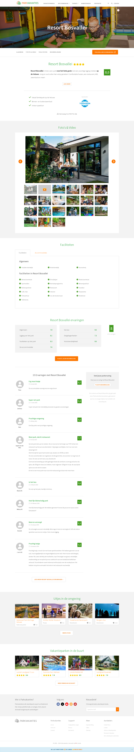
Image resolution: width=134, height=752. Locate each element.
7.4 (53, 675)
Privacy (70, 727)
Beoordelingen (55, 52)
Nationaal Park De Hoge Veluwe (25, 621)
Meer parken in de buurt (66, 683)
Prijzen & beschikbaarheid (104, 52)
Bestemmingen (63, 3)
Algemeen (19, 52)
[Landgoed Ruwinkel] (107, 663)
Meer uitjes (67, 633)
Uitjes (87, 727)
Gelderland (69, 22)
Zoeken (116, 3)
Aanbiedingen (86, 3)
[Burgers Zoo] (107, 611)
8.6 (27, 675)
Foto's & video (31, 52)
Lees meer (67, 84)
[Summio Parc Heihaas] (54, 663)
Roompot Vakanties (109, 733)
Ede (76, 22)
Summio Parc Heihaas (51, 672)
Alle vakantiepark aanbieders (111, 736)
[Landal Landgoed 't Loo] (27, 663)
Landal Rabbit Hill (76, 672)
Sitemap (88, 730)
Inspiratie (97, 3)
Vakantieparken (49, 3)
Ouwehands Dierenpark (78, 620)
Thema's (74, 3)
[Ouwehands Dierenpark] (80, 611)
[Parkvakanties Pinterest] (75, 704)
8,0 (107, 72)
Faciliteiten (43, 52)
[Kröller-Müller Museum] (54, 611)
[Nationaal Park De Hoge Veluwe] (27, 611)
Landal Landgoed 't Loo (25, 672)
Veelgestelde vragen (73, 725)
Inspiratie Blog (90, 725)
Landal (105, 727)
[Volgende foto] (113, 162)
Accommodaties (41, 253)
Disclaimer (71, 730)
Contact (53, 730)
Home (52, 725)
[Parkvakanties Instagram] (71, 704)
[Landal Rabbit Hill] (80, 663)
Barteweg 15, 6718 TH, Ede (68, 114)
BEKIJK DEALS (78, 749)
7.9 (107, 675)
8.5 (80, 675)
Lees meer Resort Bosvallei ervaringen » (48, 579)
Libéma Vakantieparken (110, 730)
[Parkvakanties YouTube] (67, 704)
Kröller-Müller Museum (51, 620)
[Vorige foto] (20, 162)
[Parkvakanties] (31, 721)
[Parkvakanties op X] (63, 704)
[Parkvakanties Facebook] (58, 704)
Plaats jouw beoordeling (66, 358)
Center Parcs (107, 725)
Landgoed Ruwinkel (104, 672)
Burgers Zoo (101, 620)
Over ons (53, 727)
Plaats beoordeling (102, 385)
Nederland (60, 22)
